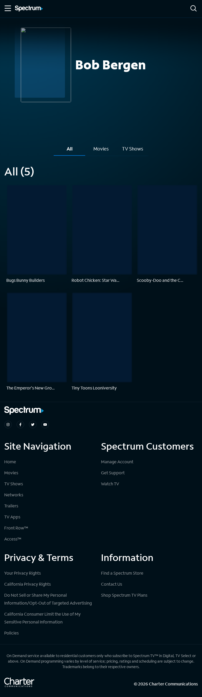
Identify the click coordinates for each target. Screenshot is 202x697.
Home (10, 461)
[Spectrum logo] (29, 8)
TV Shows (13, 483)
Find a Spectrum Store (122, 573)
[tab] (69, 150)
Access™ (12, 539)
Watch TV (110, 483)
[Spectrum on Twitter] (33, 424)
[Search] (193, 8)
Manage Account (117, 461)
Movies (11, 472)
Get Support (113, 472)
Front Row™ (16, 527)
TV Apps (12, 516)
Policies (11, 633)
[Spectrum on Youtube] (45, 424)
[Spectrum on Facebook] (20, 424)
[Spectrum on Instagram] (8, 424)
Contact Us (111, 584)
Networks (13, 494)
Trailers (11, 505)
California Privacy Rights (27, 584)
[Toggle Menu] (7, 8)
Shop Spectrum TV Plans (124, 595)
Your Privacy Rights (22, 573)
